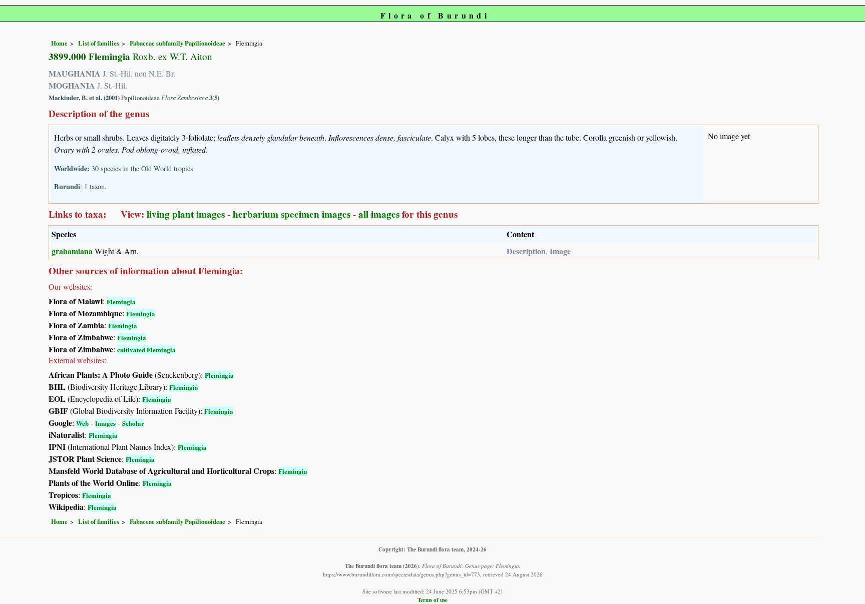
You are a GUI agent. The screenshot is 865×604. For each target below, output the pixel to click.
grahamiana (72, 251)
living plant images (186, 214)
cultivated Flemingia (146, 349)
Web (82, 423)
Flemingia (121, 301)
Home (59, 43)
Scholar (133, 423)
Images (105, 423)
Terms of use (432, 599)
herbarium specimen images (291, 214)
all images (378, 214)
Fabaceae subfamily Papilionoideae (177, 43)
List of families (98, 43)
